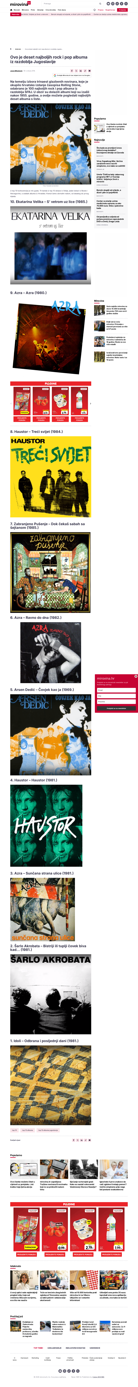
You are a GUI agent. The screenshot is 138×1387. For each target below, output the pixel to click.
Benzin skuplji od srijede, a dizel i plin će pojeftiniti (21, 14)
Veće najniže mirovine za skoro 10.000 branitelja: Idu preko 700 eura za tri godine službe (116, 310)
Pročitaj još (16, 1316)
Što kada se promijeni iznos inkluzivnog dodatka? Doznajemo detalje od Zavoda (110, 150)
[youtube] (108, 3)
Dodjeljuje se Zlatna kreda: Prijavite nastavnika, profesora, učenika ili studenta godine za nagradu (30, 1329)
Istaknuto (18, 49)
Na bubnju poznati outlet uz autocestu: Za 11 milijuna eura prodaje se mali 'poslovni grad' (119, 1328)
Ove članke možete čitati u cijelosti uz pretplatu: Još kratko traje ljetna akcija (116, 127)
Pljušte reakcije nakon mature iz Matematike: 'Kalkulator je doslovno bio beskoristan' (59, 1328)
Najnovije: (16, 14)
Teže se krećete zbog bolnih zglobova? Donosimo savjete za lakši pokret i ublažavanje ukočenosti (53, 1296)
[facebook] (121, 3)
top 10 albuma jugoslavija (48, 1130)
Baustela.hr (122, 1358)
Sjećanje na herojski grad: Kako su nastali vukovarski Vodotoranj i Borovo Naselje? (83, 1184)
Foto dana (62, 10)
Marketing (35, 1358)
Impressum (24, 1358)
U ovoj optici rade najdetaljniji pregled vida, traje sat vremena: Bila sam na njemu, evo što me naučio (23, 1296)
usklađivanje (54, 1348)
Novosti (17, 10)
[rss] (126, 3)
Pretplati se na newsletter (116, 708)
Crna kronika (51, 10)
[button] (90, 403)
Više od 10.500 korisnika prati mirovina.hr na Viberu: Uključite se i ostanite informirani (83, 1296)
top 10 (14, 1130)
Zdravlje (40, 10)
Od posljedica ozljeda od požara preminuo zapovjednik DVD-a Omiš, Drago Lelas (110, 219)
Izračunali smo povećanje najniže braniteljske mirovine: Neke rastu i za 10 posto (117, 356)
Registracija (110, 10)
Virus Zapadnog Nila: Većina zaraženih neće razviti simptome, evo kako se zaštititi (111, 163)
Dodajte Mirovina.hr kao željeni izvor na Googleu (73, 75)
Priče (33, 10)
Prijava (100, 10)
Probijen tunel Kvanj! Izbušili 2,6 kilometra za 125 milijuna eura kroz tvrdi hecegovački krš (89, 1328)
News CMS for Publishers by (87, 1377)
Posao (58, 1358)
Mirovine (25, 10)
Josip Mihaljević (16, 71)
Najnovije (99, 139)
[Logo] (20, 3)
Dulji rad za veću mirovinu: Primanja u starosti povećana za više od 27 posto (117, 325)
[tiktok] (117, 3)
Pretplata (122, 10)
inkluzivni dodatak (75, 1348)
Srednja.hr (111, 1358)
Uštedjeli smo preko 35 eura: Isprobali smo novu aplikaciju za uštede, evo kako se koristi (113, 1295)
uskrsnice (95, 1348)
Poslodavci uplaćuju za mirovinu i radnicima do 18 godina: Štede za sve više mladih (116, 340)
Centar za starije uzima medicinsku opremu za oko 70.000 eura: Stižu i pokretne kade (77, 14)
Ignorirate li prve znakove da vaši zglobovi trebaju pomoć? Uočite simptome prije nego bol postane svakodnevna (113, 1186)
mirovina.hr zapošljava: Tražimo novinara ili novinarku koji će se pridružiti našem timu (53, 1186)
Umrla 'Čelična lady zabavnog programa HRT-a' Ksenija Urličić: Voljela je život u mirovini (110, 178)
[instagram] (112, 3)
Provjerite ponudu (22, 419)
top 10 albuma (27, 1130)
